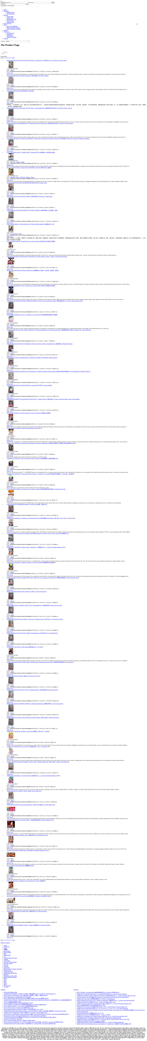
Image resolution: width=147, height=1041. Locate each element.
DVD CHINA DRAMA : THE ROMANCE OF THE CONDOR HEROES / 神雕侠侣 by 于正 (30, 224)
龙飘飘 (5, 949)
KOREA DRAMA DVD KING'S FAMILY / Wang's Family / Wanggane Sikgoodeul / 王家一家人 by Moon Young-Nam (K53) (38, 761)
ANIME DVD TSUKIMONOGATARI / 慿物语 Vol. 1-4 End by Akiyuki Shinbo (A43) (25, 1012)
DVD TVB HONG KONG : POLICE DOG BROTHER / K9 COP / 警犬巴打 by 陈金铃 (29, 167)
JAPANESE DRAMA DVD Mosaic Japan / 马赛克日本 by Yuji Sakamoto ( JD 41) (27, 835)
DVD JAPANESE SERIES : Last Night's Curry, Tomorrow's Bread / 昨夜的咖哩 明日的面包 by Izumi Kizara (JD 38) (36, 489)
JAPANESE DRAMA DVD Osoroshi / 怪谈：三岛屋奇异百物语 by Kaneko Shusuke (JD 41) (30, 820)
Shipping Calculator (11, 37)
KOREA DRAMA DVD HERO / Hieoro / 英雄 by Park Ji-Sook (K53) (24, 791)
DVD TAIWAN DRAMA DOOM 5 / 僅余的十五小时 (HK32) (19, 1020)
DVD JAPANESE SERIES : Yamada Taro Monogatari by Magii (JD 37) (24, 428)
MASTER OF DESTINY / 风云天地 (13, 1018)
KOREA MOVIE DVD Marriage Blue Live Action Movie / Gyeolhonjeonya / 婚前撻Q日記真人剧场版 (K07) (104, 1023)
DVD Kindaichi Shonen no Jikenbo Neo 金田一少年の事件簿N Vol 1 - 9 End (23, 1009)
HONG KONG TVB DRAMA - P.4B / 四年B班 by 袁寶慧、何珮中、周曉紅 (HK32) (25, 995)
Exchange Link (10, 33)
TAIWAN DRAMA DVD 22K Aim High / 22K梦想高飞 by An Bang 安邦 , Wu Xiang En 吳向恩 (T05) (30, 1023)
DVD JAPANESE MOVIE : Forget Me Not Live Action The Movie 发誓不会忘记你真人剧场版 (31, 241)
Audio (5, 948)
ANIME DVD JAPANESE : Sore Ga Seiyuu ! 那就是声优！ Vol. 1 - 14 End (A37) (27, 746)
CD (4, 956)
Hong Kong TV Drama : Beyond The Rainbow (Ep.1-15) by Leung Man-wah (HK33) (25, 1015)
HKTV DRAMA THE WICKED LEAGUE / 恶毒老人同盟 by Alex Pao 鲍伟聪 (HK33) (26, 998)
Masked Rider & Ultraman (10, 977)
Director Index (10, 20)
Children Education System (10, 958)
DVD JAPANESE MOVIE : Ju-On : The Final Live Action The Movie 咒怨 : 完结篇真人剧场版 (31, 285)
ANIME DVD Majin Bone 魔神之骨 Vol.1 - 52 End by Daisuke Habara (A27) (96, 1002)
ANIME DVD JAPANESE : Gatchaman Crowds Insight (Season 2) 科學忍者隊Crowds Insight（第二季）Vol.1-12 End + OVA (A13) (40, 518)
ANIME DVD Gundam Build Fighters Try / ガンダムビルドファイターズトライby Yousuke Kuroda (102, 1008)
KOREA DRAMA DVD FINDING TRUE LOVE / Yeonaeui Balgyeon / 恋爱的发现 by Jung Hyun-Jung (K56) (34, 605)
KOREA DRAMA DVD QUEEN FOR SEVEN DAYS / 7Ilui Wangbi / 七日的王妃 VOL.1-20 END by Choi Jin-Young (36, 60)
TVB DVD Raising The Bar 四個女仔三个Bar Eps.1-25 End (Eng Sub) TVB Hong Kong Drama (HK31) (30, 1017)
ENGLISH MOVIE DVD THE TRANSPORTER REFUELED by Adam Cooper (27, 182)
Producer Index (10, 22)
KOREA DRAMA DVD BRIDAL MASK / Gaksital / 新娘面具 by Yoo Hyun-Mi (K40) (28, 925)
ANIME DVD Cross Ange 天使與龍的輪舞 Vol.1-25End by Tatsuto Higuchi (96, 998)
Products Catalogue (5, 942)
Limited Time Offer (8, 971)
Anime (5, 945)
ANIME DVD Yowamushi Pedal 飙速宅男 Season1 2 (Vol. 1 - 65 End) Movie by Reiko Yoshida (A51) (102, 1006)
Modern (18, 162)
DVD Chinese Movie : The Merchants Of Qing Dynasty (17, 997)
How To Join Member (12, 26)
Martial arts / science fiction (10, 976)
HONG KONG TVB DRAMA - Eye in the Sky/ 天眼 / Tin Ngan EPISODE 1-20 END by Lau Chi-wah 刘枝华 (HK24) (33, 1022)
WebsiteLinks (10, 35)
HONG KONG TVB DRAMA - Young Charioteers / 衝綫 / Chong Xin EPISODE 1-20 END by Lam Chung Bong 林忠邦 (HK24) (36, 1014)
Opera (5, 980)
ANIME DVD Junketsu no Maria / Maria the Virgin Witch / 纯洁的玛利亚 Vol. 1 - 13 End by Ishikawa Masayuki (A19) (106, 995)
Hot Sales (76, 989)
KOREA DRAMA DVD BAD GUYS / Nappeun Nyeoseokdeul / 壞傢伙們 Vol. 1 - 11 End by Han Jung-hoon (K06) (105, 1000)
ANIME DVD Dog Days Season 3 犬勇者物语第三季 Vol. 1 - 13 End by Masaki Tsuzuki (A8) (100, 1022)
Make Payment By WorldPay (14, 29)
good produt (7, 967)
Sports (5, 984)
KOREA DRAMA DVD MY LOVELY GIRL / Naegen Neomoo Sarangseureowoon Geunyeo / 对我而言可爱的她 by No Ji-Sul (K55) (40, 662)
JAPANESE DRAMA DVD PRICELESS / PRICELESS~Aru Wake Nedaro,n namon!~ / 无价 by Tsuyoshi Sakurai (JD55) (37, 256)
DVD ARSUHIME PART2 (10, 992)
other (5, 981)
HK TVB (13, 162)
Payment (6, 38)
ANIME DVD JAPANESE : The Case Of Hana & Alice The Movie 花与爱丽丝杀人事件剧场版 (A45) (32, 458)
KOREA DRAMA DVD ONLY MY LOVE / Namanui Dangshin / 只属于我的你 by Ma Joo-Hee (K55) (32, 690)
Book (5, 953)
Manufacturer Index (11, 19)
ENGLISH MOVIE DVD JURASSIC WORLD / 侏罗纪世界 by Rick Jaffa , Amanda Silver (29, 196)
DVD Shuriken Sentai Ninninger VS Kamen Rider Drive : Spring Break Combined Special (99, 1017)
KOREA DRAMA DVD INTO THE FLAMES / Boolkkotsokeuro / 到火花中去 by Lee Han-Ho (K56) (32, 633)
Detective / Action (15, 177)
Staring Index (10, 18)
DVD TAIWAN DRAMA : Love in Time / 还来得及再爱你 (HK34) (21, 1006)
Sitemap (6, 30)
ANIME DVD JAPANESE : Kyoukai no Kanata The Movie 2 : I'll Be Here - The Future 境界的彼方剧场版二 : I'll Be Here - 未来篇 (40, 474)
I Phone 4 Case (7, 970)
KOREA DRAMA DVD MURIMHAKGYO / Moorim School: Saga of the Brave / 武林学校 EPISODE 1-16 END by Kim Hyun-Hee (40, 123)
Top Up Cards (7, 985)
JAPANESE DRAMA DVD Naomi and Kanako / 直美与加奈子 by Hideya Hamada (28, 75)
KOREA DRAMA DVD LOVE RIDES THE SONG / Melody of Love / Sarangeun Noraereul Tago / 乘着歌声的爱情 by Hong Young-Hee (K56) (43, 577)
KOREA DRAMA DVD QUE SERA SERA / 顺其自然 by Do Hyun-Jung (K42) (27, 911)
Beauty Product (7, 952)
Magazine (6, 974)
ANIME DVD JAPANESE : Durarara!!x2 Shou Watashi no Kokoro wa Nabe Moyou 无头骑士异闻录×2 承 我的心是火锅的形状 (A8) (40, 443)
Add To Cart (10, 73)
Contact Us (6, 31)
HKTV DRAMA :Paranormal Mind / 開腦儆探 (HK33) (20, 865)
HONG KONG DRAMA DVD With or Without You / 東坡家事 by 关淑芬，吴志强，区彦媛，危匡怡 (33, 270)
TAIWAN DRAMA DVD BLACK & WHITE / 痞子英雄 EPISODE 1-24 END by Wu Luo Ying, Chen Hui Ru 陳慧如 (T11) (38, 533)
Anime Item (6, 946)
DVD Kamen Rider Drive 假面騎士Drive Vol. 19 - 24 (90, 1013)
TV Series (6, 987)
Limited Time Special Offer (10, 973)
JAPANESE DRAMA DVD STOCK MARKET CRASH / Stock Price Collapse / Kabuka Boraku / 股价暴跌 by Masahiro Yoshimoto (40, 343)
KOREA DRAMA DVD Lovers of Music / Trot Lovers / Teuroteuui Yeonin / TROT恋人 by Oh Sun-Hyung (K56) (35, 619)
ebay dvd (6, 965)
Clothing (6, 959)
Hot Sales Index (10, 13)
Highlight (3, 989)
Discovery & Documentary (10, 962)
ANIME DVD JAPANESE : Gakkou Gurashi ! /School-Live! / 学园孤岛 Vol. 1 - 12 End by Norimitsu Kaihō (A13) (35, 547)
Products (6, 15)
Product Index (10, 16)
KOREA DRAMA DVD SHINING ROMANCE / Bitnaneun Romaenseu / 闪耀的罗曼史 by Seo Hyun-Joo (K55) (35, 703)
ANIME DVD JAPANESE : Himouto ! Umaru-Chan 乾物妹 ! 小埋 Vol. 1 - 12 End (27, 731)
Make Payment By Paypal (13, 27)
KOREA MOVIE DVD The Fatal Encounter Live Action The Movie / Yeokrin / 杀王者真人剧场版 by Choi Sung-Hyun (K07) (35, 1011)
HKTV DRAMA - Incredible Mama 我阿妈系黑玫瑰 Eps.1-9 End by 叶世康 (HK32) (25, 1004)
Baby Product (7, 951)
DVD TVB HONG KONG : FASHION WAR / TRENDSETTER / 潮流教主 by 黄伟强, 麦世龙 (31, 152)
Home (5, 9)
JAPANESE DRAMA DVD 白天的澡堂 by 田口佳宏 (20, 91)
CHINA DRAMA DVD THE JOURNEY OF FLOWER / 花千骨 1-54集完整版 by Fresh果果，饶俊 (32, 210)
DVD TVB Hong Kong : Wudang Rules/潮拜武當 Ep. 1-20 (18, 1007)
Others (12, 70)
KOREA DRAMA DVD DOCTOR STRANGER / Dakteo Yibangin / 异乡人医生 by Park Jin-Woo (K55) (33, 717)
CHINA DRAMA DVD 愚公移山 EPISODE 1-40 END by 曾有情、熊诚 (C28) (27, 504)
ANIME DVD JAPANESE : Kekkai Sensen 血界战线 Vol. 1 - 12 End (24, 647)
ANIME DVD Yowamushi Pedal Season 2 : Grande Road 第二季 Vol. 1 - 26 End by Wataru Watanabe (102, 994)
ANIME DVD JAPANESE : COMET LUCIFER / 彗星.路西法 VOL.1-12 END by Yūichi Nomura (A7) (30, 993)
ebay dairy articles (8, 963)
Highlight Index (10, 12)
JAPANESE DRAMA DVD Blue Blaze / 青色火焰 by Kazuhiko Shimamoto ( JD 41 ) (28, 850)
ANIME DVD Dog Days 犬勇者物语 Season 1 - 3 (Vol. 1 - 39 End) (93, 1014)
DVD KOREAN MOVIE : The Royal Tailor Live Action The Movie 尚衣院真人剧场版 (28, 413)
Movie (5, 978)
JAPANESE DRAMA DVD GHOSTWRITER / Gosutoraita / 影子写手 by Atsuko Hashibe (29, 385)
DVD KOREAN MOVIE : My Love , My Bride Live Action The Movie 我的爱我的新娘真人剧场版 (32, 314)
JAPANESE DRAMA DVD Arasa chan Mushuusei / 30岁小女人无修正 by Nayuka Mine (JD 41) (31, 804)
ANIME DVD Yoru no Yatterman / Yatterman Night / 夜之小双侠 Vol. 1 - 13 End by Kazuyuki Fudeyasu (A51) (104, 1003)
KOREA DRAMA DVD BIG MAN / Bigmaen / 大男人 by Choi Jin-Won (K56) (26, 591)
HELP (5, 24)
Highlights (6, 11)
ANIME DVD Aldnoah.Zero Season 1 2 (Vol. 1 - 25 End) (91, 1020)
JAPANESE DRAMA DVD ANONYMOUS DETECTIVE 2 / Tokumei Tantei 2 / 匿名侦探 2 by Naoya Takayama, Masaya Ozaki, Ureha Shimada (43, 399)
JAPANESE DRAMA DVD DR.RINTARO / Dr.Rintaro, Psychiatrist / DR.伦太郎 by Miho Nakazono (32, 357)
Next (13, 57)
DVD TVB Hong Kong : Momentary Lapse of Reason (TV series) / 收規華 (25, 881)
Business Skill (7, 955)
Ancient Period (14, 233)
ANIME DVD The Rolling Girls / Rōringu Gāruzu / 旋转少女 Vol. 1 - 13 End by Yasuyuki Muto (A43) (102, 1016)
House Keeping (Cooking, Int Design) (13, 969)
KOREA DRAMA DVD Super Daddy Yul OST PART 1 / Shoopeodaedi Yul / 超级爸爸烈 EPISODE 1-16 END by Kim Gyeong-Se (39, 108)
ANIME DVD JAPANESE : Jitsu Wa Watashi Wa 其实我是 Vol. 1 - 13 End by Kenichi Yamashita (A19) (32, 775)
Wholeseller (9, 34)
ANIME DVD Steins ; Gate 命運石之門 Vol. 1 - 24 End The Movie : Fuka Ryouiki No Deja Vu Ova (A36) (103, 1019)
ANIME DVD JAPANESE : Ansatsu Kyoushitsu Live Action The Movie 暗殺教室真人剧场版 (30, 562)
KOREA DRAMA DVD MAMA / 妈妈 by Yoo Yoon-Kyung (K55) (23, 676)
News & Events (7, 23)
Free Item (6, 966)
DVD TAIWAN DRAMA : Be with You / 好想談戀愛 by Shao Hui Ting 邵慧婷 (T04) (28, 896)
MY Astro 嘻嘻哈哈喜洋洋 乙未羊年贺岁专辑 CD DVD (18, 1003)
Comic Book (7, 960)
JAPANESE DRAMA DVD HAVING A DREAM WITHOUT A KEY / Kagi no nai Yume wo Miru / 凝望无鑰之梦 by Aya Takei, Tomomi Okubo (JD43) (45, 301)
